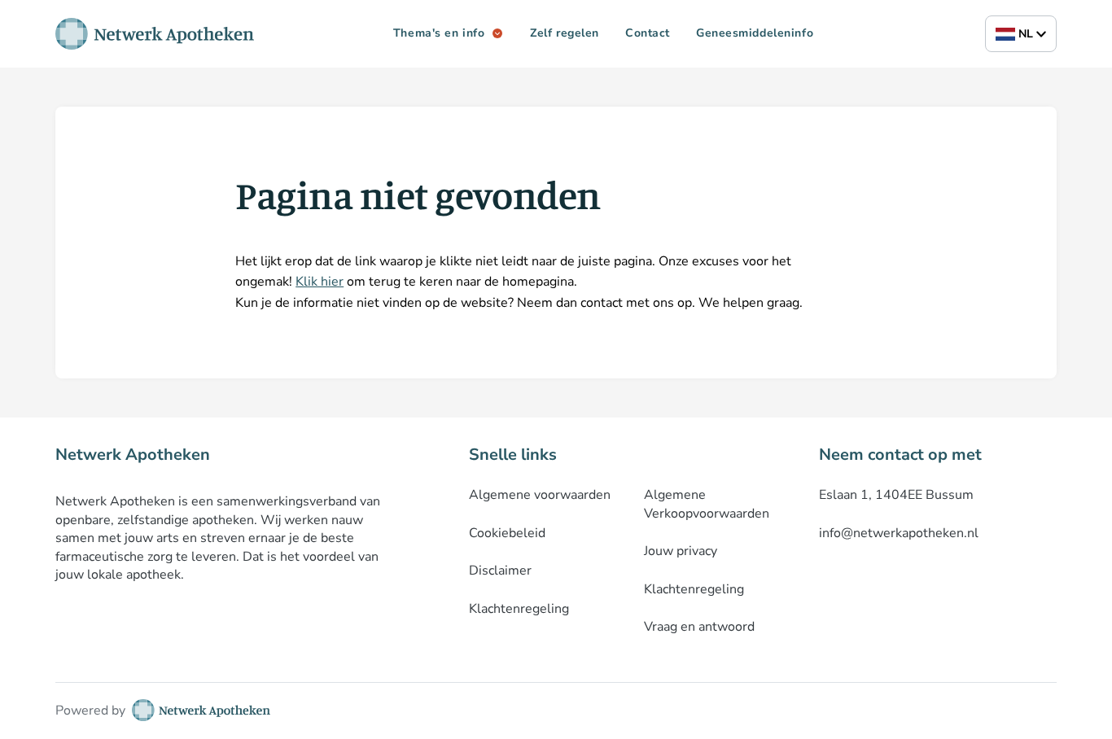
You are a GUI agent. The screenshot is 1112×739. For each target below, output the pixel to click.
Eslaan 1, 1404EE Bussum (896, 495)
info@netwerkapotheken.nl (898, 533)
